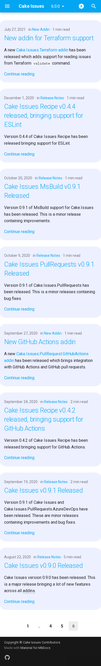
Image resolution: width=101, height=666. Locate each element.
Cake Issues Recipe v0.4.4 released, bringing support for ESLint (43, 115)
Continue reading (19, 74)
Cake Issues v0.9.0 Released (43, 565)
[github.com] (7, 658)
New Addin (41, 29)
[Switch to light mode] (81, 6)
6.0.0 (55, 6)
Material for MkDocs (35, 648)
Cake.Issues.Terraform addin (42, 50)
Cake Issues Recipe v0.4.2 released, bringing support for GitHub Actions (43, 419)
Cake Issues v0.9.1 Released (43, 490)
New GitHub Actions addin (40, 342)
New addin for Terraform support (48, 38)
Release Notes (52, 98)
